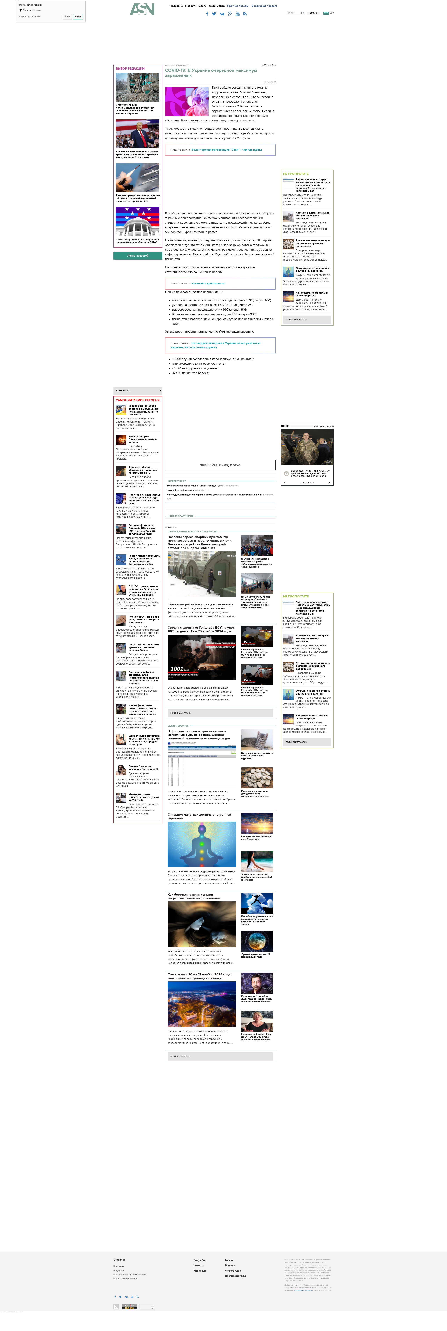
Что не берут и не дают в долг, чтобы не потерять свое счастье (144, 619)
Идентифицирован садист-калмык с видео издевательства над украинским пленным (143, 709)
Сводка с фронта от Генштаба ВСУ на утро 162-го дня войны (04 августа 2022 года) (142, 529)
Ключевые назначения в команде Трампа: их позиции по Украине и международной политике (137, 154)
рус (326, 13)
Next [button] (329, 482)
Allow (78, 16)
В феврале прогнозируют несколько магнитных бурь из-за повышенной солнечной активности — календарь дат (313, 185)
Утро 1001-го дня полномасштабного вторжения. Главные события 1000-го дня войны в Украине (135, 109)
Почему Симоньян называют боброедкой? (143, 768)
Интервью (199, 1271)
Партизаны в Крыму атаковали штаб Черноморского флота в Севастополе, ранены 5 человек (144, 678)
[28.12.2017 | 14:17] (307, 447)
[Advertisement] (223, 38)
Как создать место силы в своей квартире (312, 294)
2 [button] (303, 482)
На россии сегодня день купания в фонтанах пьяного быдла (144, 647)
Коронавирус (182, 65)
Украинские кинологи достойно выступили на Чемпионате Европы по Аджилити (143, 410)
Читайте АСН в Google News (220, 465)
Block (67, 16)
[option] (307, 457)
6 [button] (313, 482)
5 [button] (310, 482)
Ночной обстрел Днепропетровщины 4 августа (143, 439)
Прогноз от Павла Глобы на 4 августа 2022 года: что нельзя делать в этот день (144, 499)
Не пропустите (296, 174)
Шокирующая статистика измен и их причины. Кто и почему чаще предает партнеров (144, 740)
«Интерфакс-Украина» (303, 1290)
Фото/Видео (217, 5)
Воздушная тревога (264, 5)
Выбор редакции (130, 68)
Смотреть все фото (324, 426)
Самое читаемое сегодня (138, 400)
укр (332, 13)
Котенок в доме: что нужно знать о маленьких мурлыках (312, 215)
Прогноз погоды (237, 5)
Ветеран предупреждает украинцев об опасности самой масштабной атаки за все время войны (138, 198)
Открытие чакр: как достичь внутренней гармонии (313, 269)
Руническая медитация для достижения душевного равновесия (313, 243)
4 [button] (308, 482)
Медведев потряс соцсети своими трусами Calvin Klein (144, 797)
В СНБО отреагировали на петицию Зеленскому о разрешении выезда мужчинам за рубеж (144, 590)
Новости (190, 5)
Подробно (176, 5)
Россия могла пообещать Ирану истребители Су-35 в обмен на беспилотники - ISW (144, 560)
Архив (313, 13)
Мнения (230, 1266)
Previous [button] (284, 482)
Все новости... (123, 391)
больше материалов (180, 713)
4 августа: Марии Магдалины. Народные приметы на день (143, 470)
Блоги (202, 5)
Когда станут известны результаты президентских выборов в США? (137, 240)
